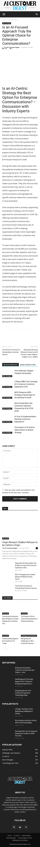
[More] (25, 53)
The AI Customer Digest (11, 47)
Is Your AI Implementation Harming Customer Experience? (25, 419)
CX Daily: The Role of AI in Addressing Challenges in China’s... (24, 711)
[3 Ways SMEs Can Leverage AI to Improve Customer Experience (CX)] (7, 384)
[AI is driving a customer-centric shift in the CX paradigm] (7, 723)
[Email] (20, 53)
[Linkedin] (4, 53)
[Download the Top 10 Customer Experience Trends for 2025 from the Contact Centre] (7, 734)
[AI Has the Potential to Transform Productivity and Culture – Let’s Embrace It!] (7, 671)
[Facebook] (9, 53)
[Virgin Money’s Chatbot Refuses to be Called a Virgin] (20, 526)
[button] (3, 14)
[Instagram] (14, 827)
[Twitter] (14, 53)
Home (4, 20)
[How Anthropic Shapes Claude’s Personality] (7, 373)
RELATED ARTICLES (10, 365)
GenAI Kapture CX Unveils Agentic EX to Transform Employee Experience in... (24, 681)
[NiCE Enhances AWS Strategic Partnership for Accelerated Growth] (7, 395)
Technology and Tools (25, 838)
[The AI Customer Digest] (20, 5)
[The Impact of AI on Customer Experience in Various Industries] (29, 608)
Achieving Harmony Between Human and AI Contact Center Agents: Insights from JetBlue (29, 353)
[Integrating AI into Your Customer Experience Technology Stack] (7, 693)
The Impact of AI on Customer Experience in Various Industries (29, 618)
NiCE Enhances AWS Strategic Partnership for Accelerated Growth (24, 395)
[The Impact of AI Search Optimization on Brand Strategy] (7, 430)
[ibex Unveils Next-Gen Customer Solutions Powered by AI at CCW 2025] (7, 406)
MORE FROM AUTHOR (28, 365)
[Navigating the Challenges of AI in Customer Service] (29, 631)
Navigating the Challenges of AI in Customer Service (27, 641)
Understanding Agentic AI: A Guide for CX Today (10, 641)
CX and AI (5, 538)
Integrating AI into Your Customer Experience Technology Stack (23, 693)
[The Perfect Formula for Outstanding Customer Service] (7, 589)
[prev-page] (3, 438)
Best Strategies (13, 20)
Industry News (26, 836)
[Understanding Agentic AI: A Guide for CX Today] (10, 631)
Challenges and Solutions (29, 635)
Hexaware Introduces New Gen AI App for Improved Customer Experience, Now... (26, 565)
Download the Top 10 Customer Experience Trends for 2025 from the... (26, 733)
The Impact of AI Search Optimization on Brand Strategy (24, 430)
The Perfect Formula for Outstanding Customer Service (11, 352)
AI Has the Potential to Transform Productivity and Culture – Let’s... (24, 670)
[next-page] (7, 438)
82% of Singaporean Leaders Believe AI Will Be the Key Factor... (25, 577)
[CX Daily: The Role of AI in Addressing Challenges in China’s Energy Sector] (7, 712)
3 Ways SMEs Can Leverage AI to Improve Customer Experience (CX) (25, 384)
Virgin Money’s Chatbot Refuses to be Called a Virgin (20, 543)
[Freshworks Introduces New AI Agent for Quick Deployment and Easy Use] (10, 608)
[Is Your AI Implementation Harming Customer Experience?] (7, 419)
